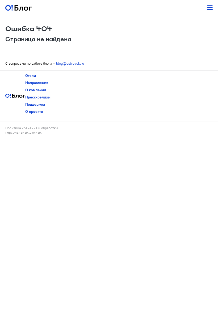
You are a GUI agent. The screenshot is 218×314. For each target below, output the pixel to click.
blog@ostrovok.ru (70, 63)
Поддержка (35, 104)
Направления (36, 82)
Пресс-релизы (38, 97)
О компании (35, 90)
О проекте (34, 111)
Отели (30, 75)
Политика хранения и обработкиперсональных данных (31, 130)
